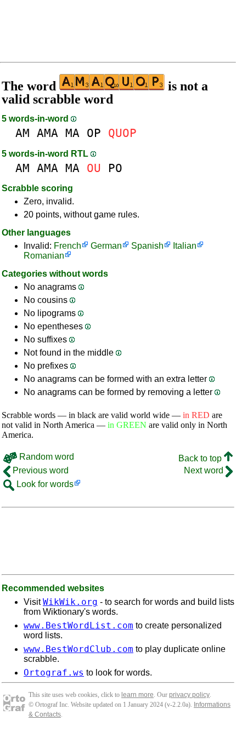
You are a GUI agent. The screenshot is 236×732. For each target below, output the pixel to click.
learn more (137, 695)
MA (72, 133)
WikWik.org (70, 602)
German (106, 245)
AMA (47, 133)
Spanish (147, 245)
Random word (45, 456)
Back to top (201, 458)
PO (115, 168)
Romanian (44, 255)
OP (94, 133)
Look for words (44, 484)
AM (22, 133)
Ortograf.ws (54, 672)
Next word (205, 470)
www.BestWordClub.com (78, 649)
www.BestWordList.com (78, 625)
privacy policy (189, 695)
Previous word (39, 470)
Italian (184, 245)
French (67, 245)
